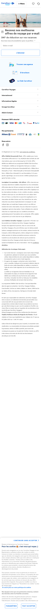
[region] (20, 574)
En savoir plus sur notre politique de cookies (16, 587)
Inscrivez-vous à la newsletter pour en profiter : (18, 41)
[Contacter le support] (38, 3)
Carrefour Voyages (9, 89)
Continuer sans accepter (25, 540)
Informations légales (9, 101)
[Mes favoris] (33, 4)
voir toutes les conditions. (27, 152)
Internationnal (7, 95)
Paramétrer (11, 606)
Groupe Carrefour (8, 107)
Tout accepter (28, 606)
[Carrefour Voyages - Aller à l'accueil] (7, 3)
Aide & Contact (7, 113)
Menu (22, 3)
